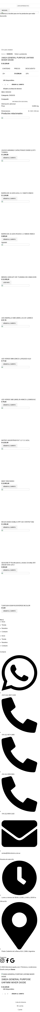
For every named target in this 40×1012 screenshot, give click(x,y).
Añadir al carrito (18, 84)
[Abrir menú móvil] (37, 6)
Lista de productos (23, 5)
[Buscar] (32, 6)
